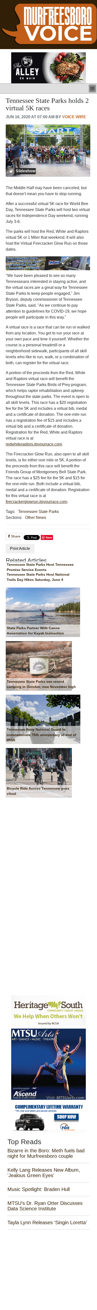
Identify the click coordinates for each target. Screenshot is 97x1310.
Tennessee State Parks (38, 511)
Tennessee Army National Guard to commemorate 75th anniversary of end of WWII (41, 734)
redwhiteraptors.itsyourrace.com (34, 444)
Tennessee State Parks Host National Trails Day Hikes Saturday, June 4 (38, 577)
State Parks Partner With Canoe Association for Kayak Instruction (35, 630)
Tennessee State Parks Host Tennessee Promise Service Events (40, 567)
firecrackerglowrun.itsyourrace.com (36, 502)
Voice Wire (74, 117)
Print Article (20, 548)
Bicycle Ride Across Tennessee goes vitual (38, 791)
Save (49, 537)
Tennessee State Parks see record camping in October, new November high (41, 684)
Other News (35, 517)
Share (15, 536)
